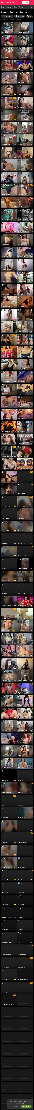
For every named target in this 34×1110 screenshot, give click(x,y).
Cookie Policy (20, 1103)
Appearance (8, 16)
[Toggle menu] (2, 2)
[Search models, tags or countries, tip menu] (31, 7)
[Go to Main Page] (10, 3)
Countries (21, 16)
